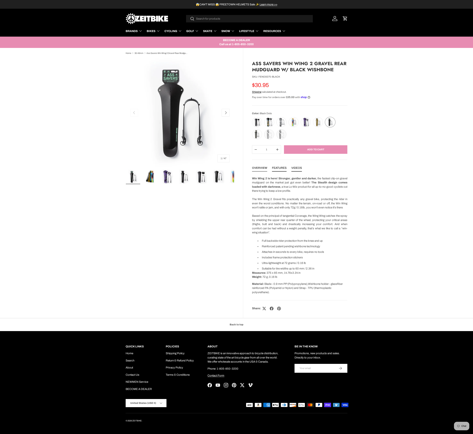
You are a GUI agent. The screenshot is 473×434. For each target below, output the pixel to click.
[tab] (259, 169)
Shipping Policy (175, 353)
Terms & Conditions (178, 374)
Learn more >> (268, 4)
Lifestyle (246, 31)
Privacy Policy (174, 367)
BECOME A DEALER (139, 389)
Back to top (236, 324)
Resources (272, 31)
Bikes (151, 31)
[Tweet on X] (264, 308)
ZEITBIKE (137, 421)
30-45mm (139, 53)
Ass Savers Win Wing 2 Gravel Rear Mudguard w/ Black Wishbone (167, 53)
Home (128, 53)
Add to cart (315, 149)
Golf (190, 31)
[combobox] (249, 18)
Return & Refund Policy (180, 360)
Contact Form (215, 375)
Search (130, 360)
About (129, 367)
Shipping (256, 92)
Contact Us (132, 374)
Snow (225, 31)
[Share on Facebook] (271, 308)
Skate (207, 31)
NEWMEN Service (137, 381)
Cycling (170, 31)
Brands (132, 31)
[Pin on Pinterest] (279, 308)
